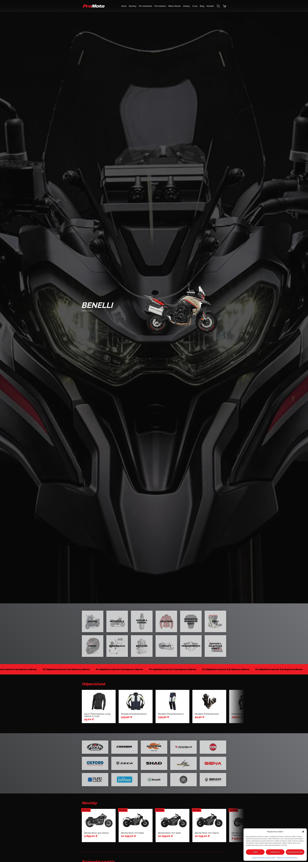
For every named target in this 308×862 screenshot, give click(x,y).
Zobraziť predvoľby (295, 852)
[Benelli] (154, 779)
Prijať (255, 852)
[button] (303, 831)
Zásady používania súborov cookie (263, 857)
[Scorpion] (183, 763)
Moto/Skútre (174, 6)
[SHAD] (154, 763)
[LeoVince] (124, 779)
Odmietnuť (275, 852)
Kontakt (210, 6)
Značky (186, 6)
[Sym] (213, 747)
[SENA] (213, 763)
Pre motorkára (145, 6)
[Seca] (124, 763)
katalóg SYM (91, 315)
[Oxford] (95, 763)
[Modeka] (183, 747)
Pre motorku (160, 6)
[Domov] (93, 7)
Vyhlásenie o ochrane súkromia (286, 857)
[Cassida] (124, 747)
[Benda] (213, 779)
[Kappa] (154, 747)
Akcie (123, 6)
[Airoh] (95, 747)
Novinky (132, 6)
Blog (202, 6)
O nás (194, 6)
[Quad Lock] (95, 779)
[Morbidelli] (183, 779)
